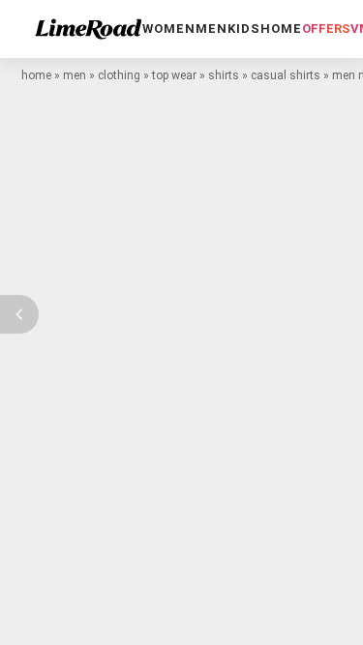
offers (326, 28)
